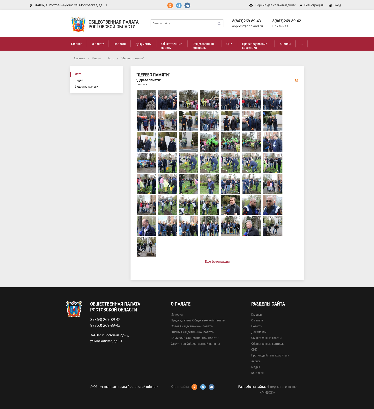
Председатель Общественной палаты (198, 320)
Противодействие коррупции (254, 46)
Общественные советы (171, 46)
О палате (98, 44)
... (302, 44)
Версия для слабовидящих (275, 5)
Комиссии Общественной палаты (195, 338)
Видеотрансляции (86, 86)
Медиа (96, 58)
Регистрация (314, 5)
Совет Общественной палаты (192, 326)
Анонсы (285, 44)
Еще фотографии (217, 261)
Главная (76, 44)
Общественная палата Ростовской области (114, 24)
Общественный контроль (203, 46)
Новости (120, 44)
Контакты (257, 373)
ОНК (229, 44)
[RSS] (296, 80)
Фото (111, 58)
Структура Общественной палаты (195, 344)
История (177, 314)
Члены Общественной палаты (192, 332)
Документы (144, 44)
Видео (79, 80)
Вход (337, 5)
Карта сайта (180, 386)
